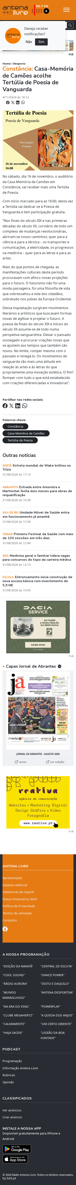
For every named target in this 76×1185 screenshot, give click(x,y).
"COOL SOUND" (14, 975)
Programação (12, 1061)
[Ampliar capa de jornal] (38, 710)
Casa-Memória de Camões (26, 433)
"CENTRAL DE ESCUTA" (57, 966)
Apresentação (12, 878)
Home (7, 63)
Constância (15, 426)
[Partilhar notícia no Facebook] (8, 102)
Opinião (8, 1082)
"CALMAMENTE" (14, 1024)
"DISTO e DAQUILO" (55, 984)
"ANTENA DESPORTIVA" (57, 992)
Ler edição (56, 762)
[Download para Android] (35, 1149)
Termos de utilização (17, 913)
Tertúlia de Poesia (20, 440)
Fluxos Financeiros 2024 (20, 899)
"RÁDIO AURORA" (15, 984)
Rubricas (9, 1075)
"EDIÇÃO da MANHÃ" (18, 966)
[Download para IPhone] (38, 1159)
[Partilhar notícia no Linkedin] (18, 102)
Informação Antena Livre (20, 1068)
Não (29, 41)
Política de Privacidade (19, 906)
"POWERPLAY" (51, 1006)
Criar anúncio (12, 1117)
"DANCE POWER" (53, 975)
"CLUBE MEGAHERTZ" (18, 1015)
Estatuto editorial (15, 885)
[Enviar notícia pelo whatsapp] (22, 102)
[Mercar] (38, 626)
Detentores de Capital (18, 892)
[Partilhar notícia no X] (13, 102)
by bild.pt (9, 1178)
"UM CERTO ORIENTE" (56, 1024)
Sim (41, 41)
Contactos (10, 920)
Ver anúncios (12, 1110)
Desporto (19, 63)
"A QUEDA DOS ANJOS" (57, 1015)
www (22, 762)
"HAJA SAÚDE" (13, 1033)
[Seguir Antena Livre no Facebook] (5, 930)
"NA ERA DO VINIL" (16, 1006)
